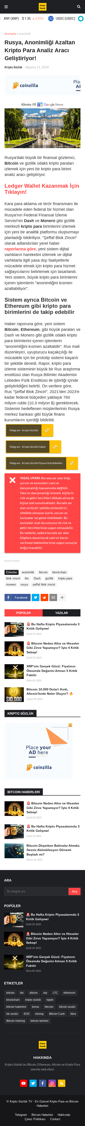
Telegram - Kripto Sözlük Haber (27, 446)
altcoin (33, 992)
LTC (55, 992)
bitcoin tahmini (40, 1020)
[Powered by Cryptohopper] (80, 18)
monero (11, 584)
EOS (26, 1013)
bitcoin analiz (67, 1006)
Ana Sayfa (10, 33)
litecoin (49, 1006)
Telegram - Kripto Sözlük (23, 430)
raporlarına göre (20, 249)
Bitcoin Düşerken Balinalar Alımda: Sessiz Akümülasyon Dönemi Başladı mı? (53, 850)
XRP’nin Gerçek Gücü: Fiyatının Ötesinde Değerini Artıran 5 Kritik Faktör (52, 670)
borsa (35, 1006)
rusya (24, 584)
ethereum (69, 992)
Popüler (23, 613)
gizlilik (49, 578)
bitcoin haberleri (16, 1006)
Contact (55, 1119)
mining (39, 1013)
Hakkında (64, 1115)
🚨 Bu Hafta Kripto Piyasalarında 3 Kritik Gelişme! (53, 626)
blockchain (59, 572)
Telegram (21, 1115)
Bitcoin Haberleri (42, 1115)
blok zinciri (13, 578)
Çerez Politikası (35, 1119)
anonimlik (25, 33)
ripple (49, 999)
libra (73, 1013)
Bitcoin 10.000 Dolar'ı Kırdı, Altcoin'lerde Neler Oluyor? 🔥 (50, 691)
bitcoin (43, 572)
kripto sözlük (33, 999)
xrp (45, 992)
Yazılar (61, 613)
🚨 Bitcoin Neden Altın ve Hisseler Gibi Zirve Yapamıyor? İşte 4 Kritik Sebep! (53, 648)
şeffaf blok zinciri (44, 584)
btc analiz (12, 1013)
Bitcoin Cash (57, 1013)
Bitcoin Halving (15, 1020)
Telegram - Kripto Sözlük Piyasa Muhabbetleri (36, 463)
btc (27, 578)
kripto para (65, 578)
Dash (37, 578)
